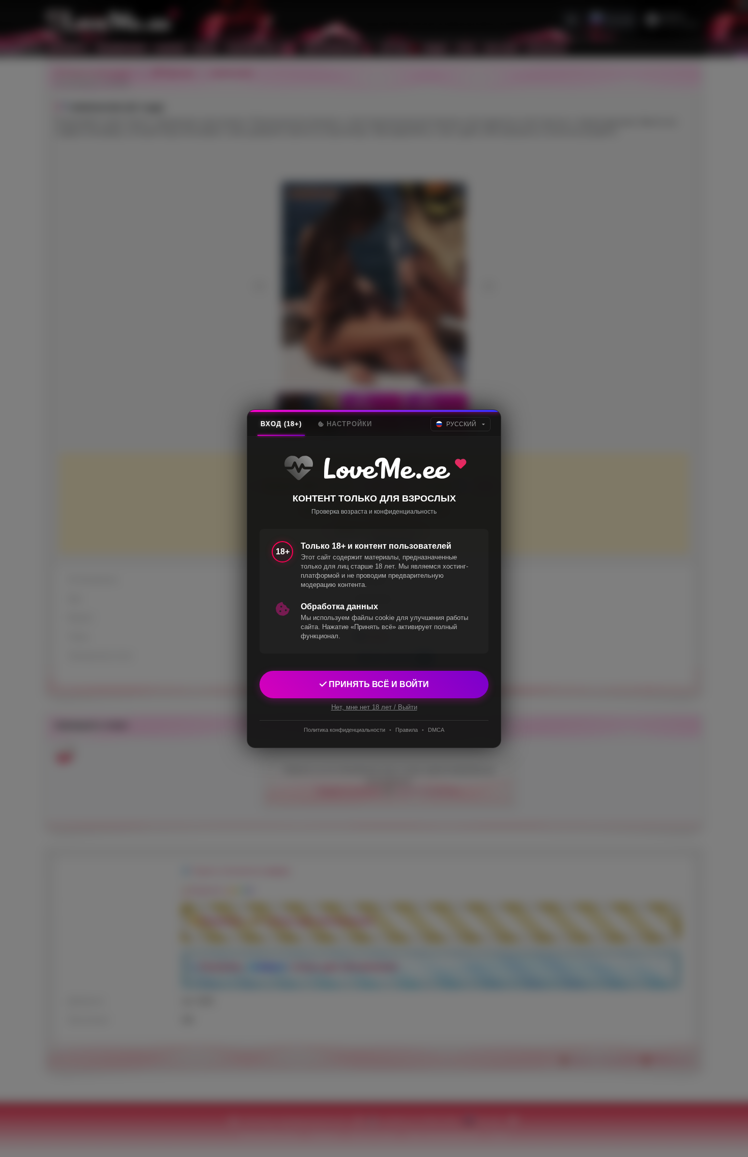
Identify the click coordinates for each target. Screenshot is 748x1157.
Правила (406, 730)
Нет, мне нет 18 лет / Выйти (374, 706)
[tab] (281, 424)
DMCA (436, 730)
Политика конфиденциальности (344, 730)
